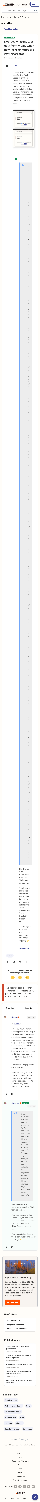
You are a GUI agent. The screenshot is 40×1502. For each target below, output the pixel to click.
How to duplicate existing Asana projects (19, 1364)
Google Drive (10, 1417)
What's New (7, 23)
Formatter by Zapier (13, 1412)
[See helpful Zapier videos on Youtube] (33, 1486)
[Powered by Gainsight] (20, 1440)
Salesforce (27, 1429)
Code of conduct (13, 1321)
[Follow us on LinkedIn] (20, 1486)
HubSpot (8, 1423)
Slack (22, 1417)
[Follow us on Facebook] (15, 1486)
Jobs (20, 1468)
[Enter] (3, 10)
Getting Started (12, 1376)
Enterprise (20, 1472)
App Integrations (20, 1480)
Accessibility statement (28, 1445)
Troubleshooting (11, 29)
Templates (20, 1476)
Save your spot (12, 1302)
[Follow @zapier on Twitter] (28, 1486)
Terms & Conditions (11, 1445)
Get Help (5, 17)
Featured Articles (12, 1360)
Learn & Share (20, 17)
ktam (15, 66)
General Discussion (13, 1351)
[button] (34, 4)
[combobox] (20, 10)
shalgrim (14, 1017)
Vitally (9, 955)
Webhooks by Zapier (13, 1406)
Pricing (20, 1453)
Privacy (31, 1499)
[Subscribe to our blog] (24, 1486)
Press (20, 1465)
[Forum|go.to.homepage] (15, 4)
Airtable (19, 1423)
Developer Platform (20, 1461)
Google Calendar (12, 1429)
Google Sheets (11, 1400)
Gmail (28, 1406)
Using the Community (15, 1324)
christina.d (15, 1103)
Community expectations (16, 1328)
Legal (24, 1499)
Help (20, 1457)
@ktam (17, 1024)
